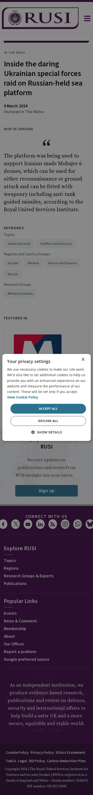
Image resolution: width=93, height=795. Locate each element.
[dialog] (46, 397)
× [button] (83, 359)
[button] (46, 432)
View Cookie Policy (22, 397)
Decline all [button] (48, 421)
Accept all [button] (48, 408)
